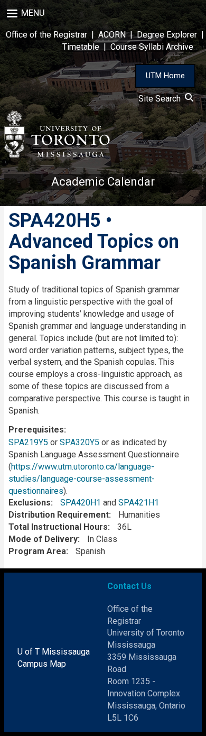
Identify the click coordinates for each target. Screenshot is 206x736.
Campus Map (41, 664)
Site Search (161, 99)
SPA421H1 (138, 503)
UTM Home (165, 75)
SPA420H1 (80, 503)
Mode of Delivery (43, 539)
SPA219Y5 (28, 442)
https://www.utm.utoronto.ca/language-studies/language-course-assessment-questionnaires (81, 479)
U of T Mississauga (53, 652)
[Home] (57, 134)
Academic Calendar (103, 181)
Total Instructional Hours (58, 527)
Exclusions (29, 503)
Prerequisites (36, 430)
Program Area (37, 551)
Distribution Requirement (58, 515)
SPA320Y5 (79, 442)
